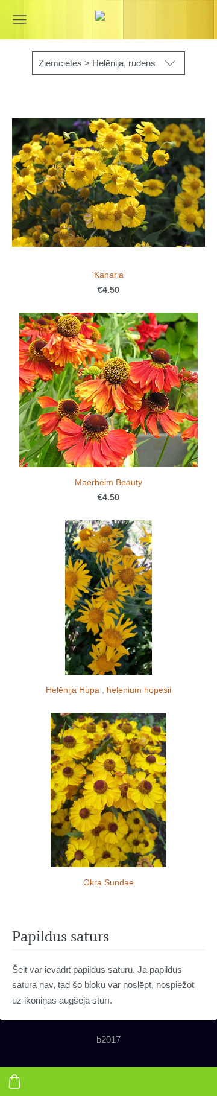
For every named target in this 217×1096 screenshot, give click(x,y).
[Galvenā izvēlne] (19, 19)
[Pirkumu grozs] (14, 1081)
